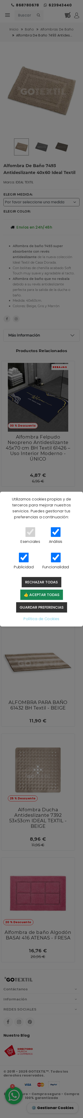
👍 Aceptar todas (41, 594)
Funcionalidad (55, 567)
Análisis (55, 541)
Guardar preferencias (42, 607)
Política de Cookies (41, 618)
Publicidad (24, 567)
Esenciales (30, 541)
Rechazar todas (41, 582)
